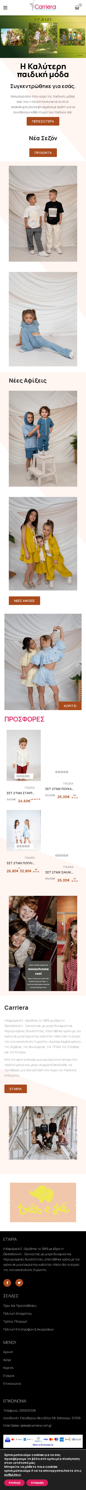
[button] (14, 943)
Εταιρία (8, 1375)
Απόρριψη (37, 1483)
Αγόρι (7, 1360)
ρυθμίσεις (12, 1475)
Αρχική (8, 1352)
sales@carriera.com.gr (36, 1425)
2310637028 (27, 1410)
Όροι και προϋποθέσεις (20, 1305)
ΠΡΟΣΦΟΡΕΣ (24, 718)
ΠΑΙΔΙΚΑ (30, 788)
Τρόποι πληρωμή (15, 1321)
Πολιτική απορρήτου (17, 1313)
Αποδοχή (14, 1483)
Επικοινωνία (12, 1383)
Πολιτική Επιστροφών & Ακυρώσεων (28, 1329)
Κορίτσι (8, 1368)
